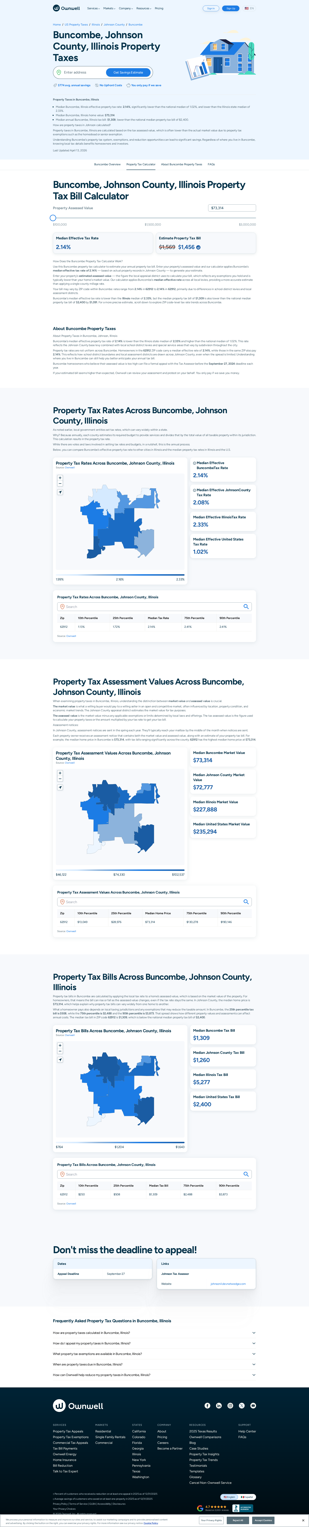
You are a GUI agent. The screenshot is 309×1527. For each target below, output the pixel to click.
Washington (140, 1477)
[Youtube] (253, 1405)
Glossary (195, 1477)
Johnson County (114, 24)
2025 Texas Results (203, 1431)
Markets (101, 1424)
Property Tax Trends (203, 1460)
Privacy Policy (60, 1503)
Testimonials (198, 1465)
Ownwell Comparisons (205, 1437)
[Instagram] (230, 1405)
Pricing (162, 1437)
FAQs (242, 1437)
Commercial (103, 1443)
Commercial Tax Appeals (70, 1443)
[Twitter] (242, 1405)
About (161, 1431)
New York (139, 1460)
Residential (103, 1431)
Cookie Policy (151, 1523)
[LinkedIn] (219, 1405)
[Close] (303, 1520)
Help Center (247, 1431)
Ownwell (70, 467)
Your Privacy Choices (64, 1508)
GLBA (92, 1503)
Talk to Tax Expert (65, 1471)
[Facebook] (207, 1405)
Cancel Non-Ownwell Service (210, 1483)
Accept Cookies (263, 1520)
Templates (196, 1471)
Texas (136, 1471)
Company (164, 1424)
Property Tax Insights (204, 1454)
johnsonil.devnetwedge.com (228, 1284)
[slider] (53, 218)
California (139, 1431)
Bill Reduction (63, 1465)
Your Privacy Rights (211, 1520)
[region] (154, 1520)
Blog (192, 1443)
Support (244, 1424)
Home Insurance (64, 1460)
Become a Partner (170, 1448)
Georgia (138, 1448)
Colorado (138, 1437)
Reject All (238, 1520)
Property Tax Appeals (68, 1431)
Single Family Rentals (110, 1437)
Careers (162, 1443)
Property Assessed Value (73, 208)
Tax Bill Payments (65, 1448)
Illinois (96, 24)
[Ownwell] (66, 7)
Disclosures (119, 1503)
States (137, 1424)
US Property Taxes (76, 24)
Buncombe (136, 24)
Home (57, 24)
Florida (137, 1443)
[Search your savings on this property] (246, 606)
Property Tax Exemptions (71, 1437)
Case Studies (198, 1448)
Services (59, 1424)
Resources (197, 1424)
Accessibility (104, 1503)
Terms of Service (78, 1503)
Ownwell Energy (64, 1454)
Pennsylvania (141, 1465)
